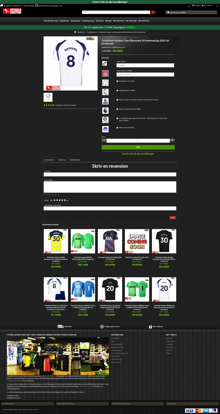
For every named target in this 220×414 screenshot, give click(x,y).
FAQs (113, 341)
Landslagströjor (88, 21)
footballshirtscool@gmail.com (50, 6)
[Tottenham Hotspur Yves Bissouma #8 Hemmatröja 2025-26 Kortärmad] (71, 63)
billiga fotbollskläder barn (65, 403)
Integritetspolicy (116, 359)
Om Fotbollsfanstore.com (119, 353)
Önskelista (169, 344)
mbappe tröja (171, 403)
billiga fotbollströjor (48, 376)
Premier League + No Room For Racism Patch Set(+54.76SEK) (138, 100)
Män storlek (121, 61)
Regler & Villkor (116, 362)
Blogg (168, 353)
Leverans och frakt (117, 347)
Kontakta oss (115, 356)
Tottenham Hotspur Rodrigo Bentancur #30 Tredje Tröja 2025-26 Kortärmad (55, 259)
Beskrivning (62, 160)
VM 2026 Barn (118, 21)
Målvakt (108, 21)
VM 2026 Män (131, 21)
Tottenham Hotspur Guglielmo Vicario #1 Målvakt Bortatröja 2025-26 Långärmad (83, 307)
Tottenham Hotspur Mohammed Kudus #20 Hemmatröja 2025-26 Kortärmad (164, 307)
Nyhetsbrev (170, 347)
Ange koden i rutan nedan (53, 205)
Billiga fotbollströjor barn (30, 409)
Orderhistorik (170, 341)
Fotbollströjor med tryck (15, 381)
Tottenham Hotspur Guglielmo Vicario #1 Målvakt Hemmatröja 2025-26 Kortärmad (137, 307)
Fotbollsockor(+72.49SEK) (127, 90)
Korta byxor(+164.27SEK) (126, 81)
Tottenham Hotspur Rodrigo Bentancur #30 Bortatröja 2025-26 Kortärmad (164, 259)
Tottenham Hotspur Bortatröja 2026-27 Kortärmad (110, 258)
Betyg (46, 200)
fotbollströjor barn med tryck (121, 403)
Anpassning (120, 71)
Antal (103, 137)
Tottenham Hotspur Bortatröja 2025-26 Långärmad (137, 258)
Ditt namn (48, 171)
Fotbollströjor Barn (51, 21)
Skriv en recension (70, 105)
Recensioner (49, 180)
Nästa (173, 218)
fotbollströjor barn (8, 403)
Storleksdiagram (75, 160)
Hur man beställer (117, 344)
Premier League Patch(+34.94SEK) (129, 109)
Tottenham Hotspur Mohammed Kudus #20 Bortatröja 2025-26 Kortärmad (110, 307)
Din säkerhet (115, 338)
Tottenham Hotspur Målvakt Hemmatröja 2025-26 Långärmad (83, 258)
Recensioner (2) (49, 160)
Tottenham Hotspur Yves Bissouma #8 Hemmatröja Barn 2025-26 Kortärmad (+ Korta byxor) (55, 307)
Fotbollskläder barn (85, 386)
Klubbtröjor (64, 21)
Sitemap (169, 350)
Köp (138, 147)
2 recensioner (58, 105)
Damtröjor (100, 21)
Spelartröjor (75, 21)
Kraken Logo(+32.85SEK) (126, 127)
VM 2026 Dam (143, 21)
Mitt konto (169, 338)
